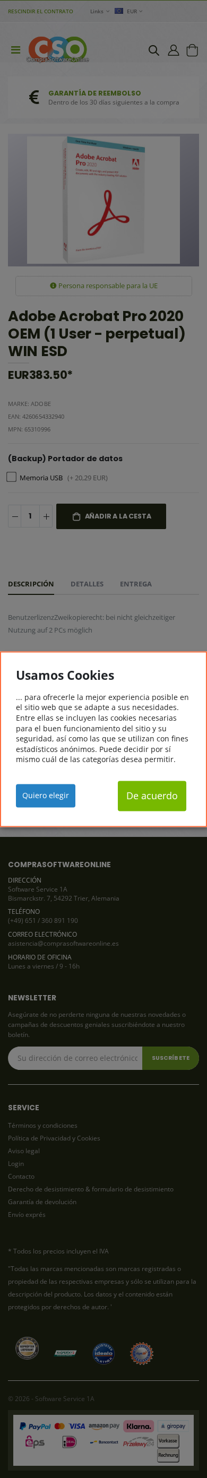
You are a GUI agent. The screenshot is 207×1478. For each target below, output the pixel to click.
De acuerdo (152, 796)
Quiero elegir (45, 796)
